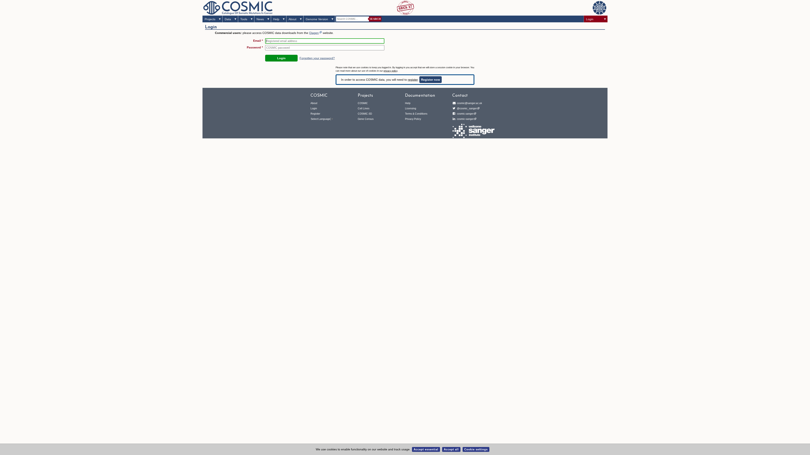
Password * (255, 47)
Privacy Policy (413, 119)
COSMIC (363, 103)
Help (276, 19)
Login (589, 19)
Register (315, 113)
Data (228, 19)
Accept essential (426, 449)
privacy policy (390, 71)
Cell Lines (363, 108)
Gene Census (366, 119)
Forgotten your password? (317, 58)
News (260, 19)
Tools (243, 19)
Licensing (410, 108)
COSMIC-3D (365, 113)
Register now (430, 79)
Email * (258, 40)
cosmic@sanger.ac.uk (469, 103)
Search (375, 18)
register (413, 79)
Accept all (451, 449)
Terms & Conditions (416, 113)
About (292, 19)
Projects (210, 19)
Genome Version (317, 19)
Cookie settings (476, 449)
